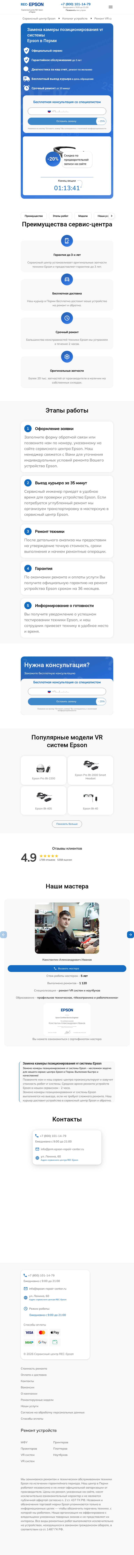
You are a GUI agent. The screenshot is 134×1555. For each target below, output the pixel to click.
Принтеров (60, 1442)
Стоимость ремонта (34, 1368)
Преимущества (34, 215)
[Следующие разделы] (111, 216)
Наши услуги (29, 1406)
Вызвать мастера (68, 968)
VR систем (28, 1455)
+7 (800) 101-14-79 (76, 4)
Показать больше (67, 823)
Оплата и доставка (34, 1374)
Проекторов (29, 1448)
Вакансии (27, 1387)
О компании (29, 1393)
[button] (130, 934)
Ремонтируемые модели (37, 1400)
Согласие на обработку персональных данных (53, 1412)
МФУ (24, 1442)
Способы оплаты (32, 1418)
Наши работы (106, 215)
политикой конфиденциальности (92, 128)
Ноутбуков (60, 1455)
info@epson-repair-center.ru (47, 1288)
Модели (83, 215)
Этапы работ (60, 215)
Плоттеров (60, 1448)
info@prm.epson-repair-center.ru (62, 1149)
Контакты (27, 1381)
